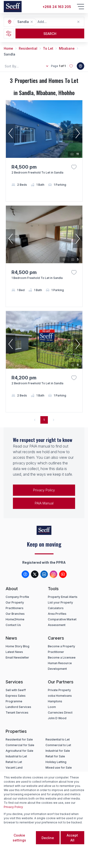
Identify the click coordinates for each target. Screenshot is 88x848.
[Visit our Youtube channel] (63, 574)
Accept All (72, 837)
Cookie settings (19, 837)
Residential (28, 48)
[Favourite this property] (74, 167)
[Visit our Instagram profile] (53, 574)
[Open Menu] (80, 6)
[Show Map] (80, 66)
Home (8, 48)
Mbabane (67, 48)
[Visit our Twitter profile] (34, 574)
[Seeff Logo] (13, 6)
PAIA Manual (44, 503)
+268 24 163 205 (56, 7)
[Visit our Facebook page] (25, 574)
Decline (48, 838)
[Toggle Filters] (9, 33)
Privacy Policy (44, 490)
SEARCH (49, 34)
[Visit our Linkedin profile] (44, 574)
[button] (32, 22)
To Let (48, 48)
